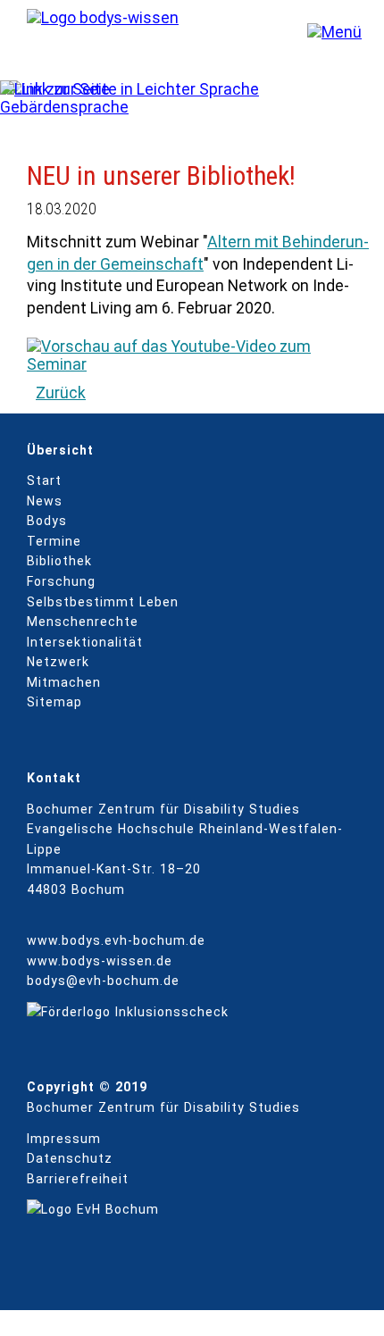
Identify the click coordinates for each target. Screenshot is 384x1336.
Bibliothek (59, 561)
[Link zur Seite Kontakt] (353, 89)
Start (44, 480)
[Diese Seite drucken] (329, 89)
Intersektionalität (85, 642)
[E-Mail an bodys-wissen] (304, 89)
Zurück (61, 393)
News (45, 501)
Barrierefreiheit (78, 1179)
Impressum (64, 1138)
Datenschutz (70, 1158)
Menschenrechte (82, 621)
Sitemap (54, 702)
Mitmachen (64, 682)
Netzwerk (58, 662)
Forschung (61, 581)
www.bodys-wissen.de (99, 961)
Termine (54, 541)
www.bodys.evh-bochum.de (116, 940)
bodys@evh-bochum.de (103, 980)
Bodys (47, 521)
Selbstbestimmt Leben (103, 602)
